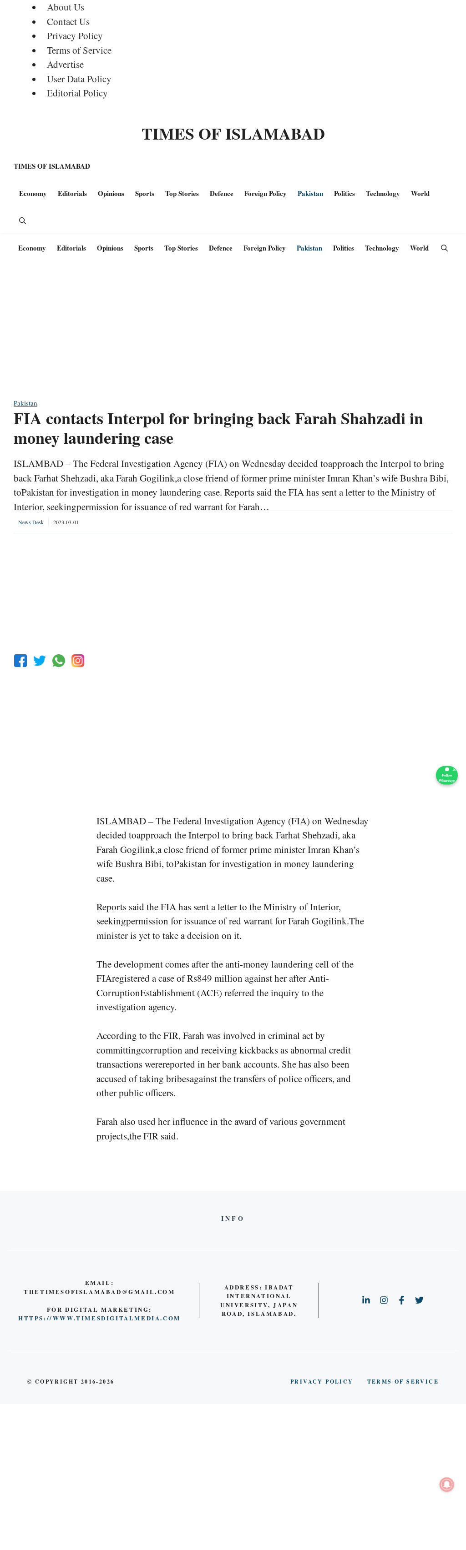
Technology (383, 193)
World (420, 193)
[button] (22, 220)
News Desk (31, 522)
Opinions (111, 193)
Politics (344, 193)
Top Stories (182, 193)
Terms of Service (79, 50)
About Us (65, 6)
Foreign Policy (265, 193)
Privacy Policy (75, 35)
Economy (33, 193)
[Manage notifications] (447, 1484)
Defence (221, 193)
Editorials (72, 193)
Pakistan (310, 193)
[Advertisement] (233, 334)
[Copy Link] (78, 660)
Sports (144, 193)
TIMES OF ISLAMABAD (233, 133)
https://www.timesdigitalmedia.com (99, 1318)
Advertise (65, 64)
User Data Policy (79, 78)
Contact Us (68, 21)
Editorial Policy (77, 92)
